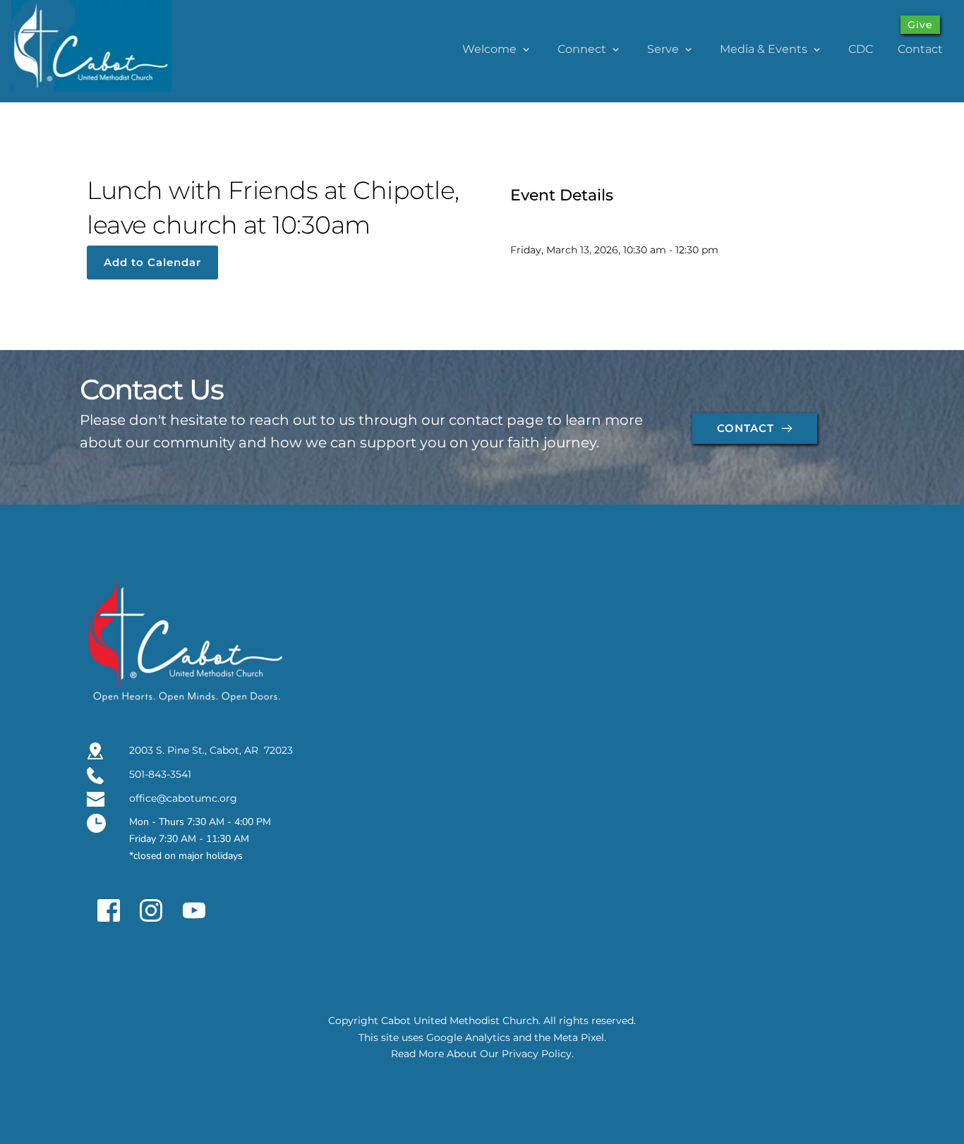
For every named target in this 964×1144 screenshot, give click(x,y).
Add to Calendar (152, 262)
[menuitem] (497, 49)
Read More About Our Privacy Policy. (482, 1053)
